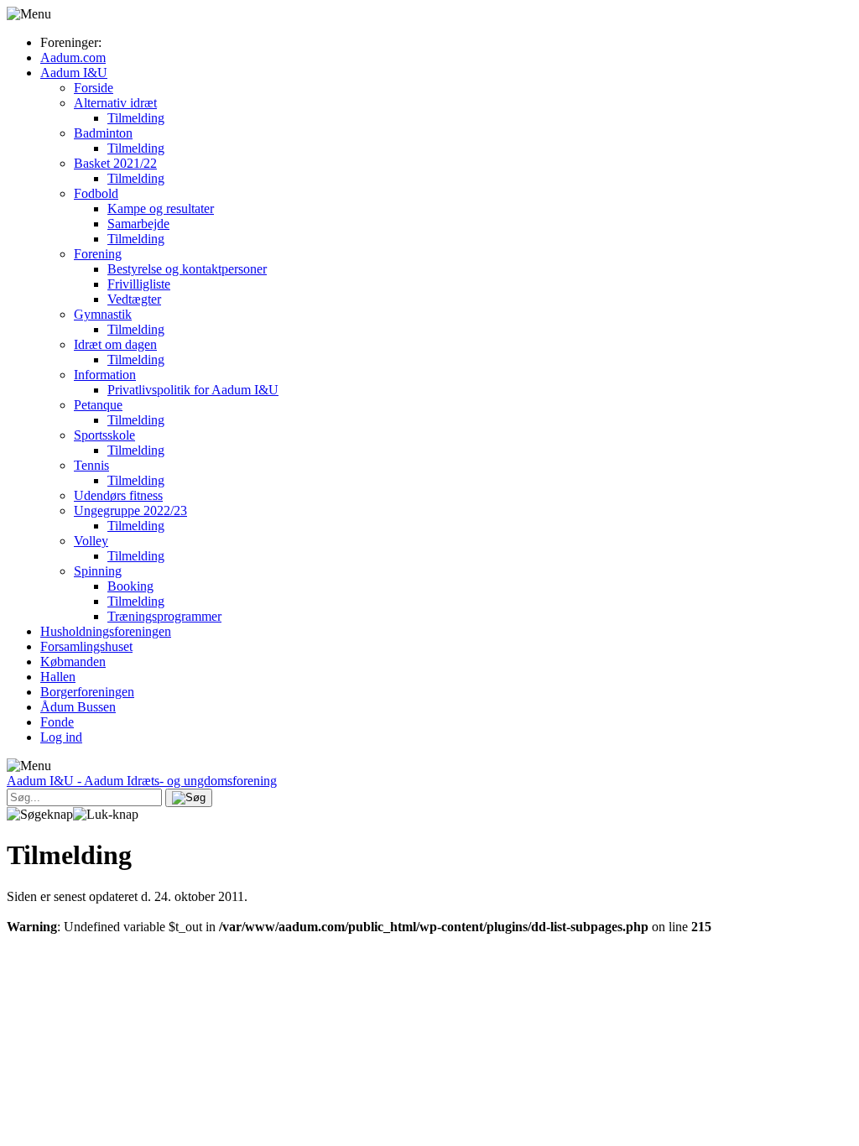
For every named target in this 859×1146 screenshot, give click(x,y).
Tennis (91, 465)
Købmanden (73, 661)
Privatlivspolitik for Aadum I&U (193, 390)
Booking (130, 586)
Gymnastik (103, 314)
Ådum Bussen (78, 707)
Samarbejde (138, 223)
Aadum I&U (73, 72)
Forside (93, 88)
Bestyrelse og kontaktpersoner (187, 269)
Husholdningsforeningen (105, 631)
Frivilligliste (138, 284)
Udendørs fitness (118, 495)
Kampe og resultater (160, 208)
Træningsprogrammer (164, 616)
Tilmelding (135, 118)
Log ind (61, 737)
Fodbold (96, 193)
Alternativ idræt (115, 103)
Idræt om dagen (115, 344)
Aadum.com (73, 57)
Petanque (98, 405)
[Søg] (188, 798)
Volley (91, 541)
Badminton (103, 133)
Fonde (57, 722)
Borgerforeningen (87, 692)
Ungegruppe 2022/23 (130, 510)
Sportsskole (104, 435)
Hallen (57, 676)
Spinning (98, 571)
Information (105, 374)
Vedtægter (134, 299)
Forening (98, 254)
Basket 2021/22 (115, 163)
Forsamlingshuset (86, 646)
